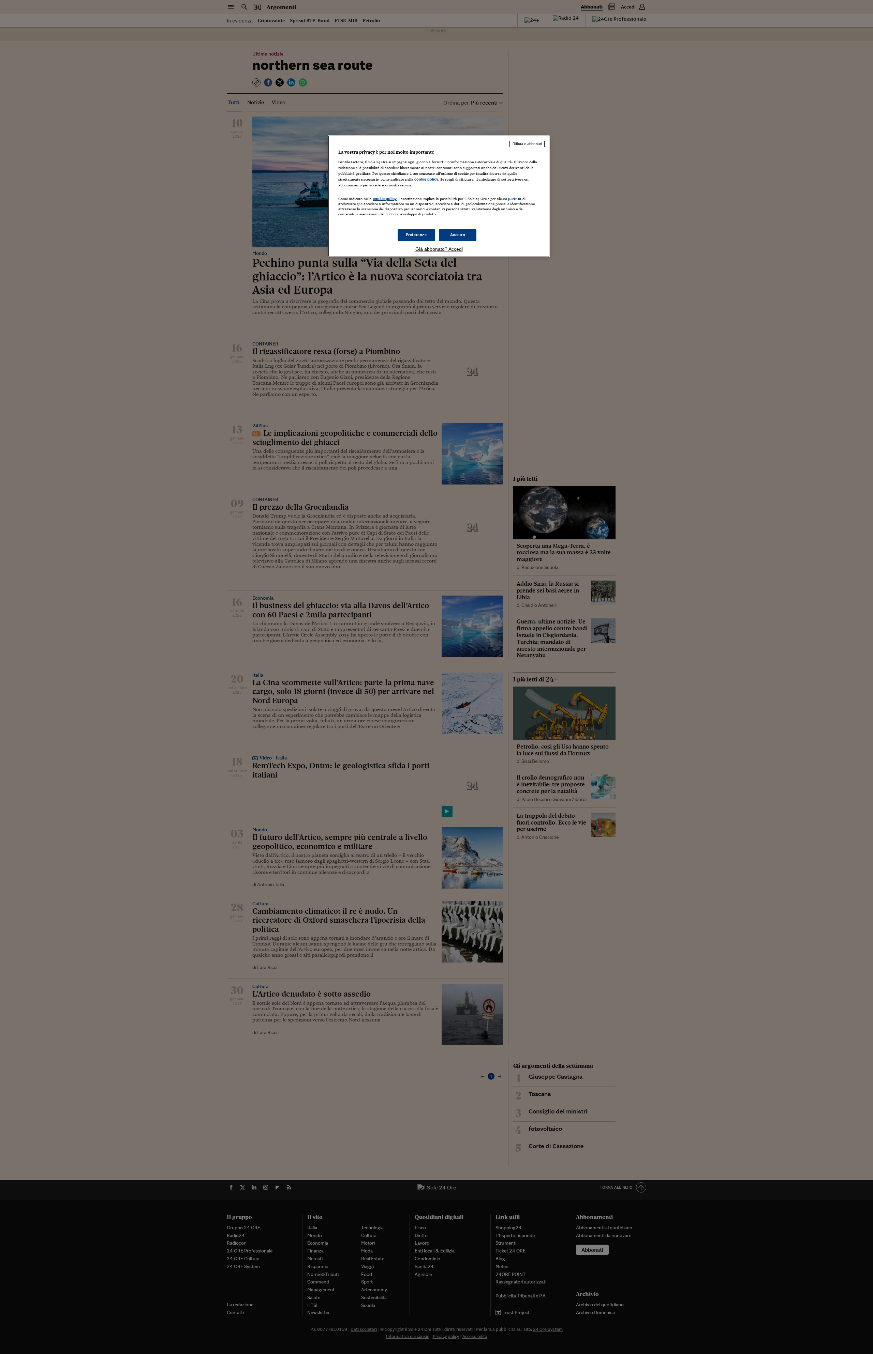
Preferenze (416, 235)
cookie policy (426, 179)
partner (514, 199)
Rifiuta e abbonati (527, 144)
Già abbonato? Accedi (439, 249)
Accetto (457, 235)
